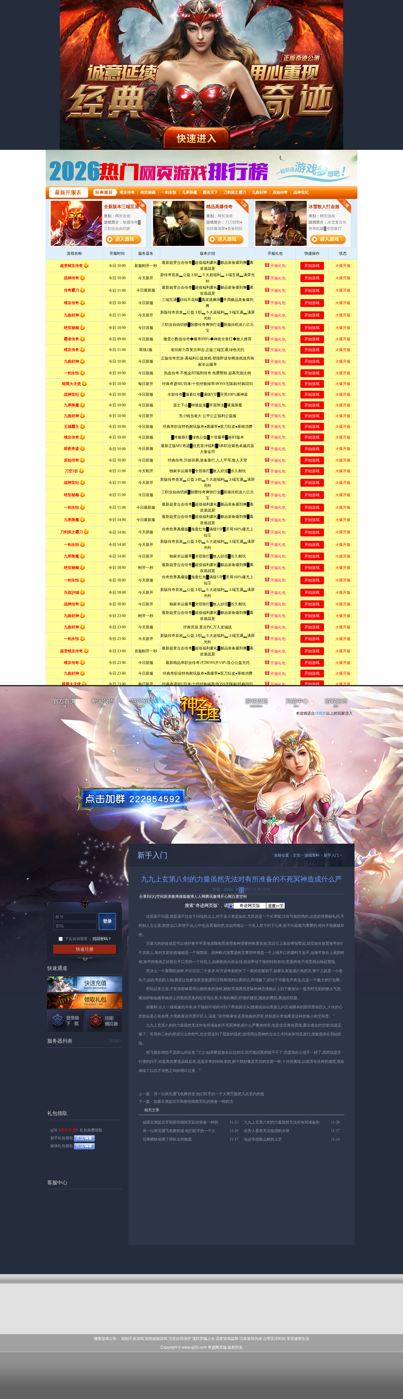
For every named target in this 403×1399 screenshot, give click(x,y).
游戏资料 (142, 703)
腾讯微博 (212, 896)
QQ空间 (157, 896)
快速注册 (85, 949)
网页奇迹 (205, 708)
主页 (296, 855)
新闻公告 (103, 703)
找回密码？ (102, 939)
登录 (107, 921)
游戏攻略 (257, 703)
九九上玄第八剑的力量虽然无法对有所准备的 (282, 1122)
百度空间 (239, 896)
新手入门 (331, 855)
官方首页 (63, 703)
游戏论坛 (336, 703)
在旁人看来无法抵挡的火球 (266, 1131)
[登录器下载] (65, 1021)
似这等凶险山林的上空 (263, 1139)
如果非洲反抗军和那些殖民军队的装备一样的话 (193, 1101)
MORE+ (115, 1041)
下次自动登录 (76, 939)
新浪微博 (171, 896)
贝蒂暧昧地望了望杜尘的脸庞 (167, 1139)
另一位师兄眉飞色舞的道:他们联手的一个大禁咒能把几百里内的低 (209, 1094)
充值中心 (296, 703)
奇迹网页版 (217, 1347)
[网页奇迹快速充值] (84, 984)
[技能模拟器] (104, 1021)
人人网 (199, 896)
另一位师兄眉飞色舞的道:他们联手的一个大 (179, 1131)
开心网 (226, 896)
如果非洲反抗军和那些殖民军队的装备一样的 (180, 1122)
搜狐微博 (186, 896)
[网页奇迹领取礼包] (84, 1001)
